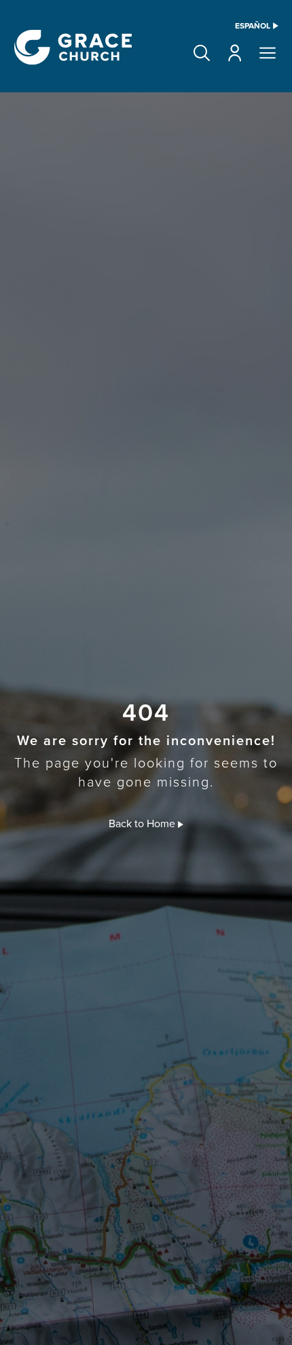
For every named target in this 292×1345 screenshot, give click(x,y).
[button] (202, 53)
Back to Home (143, 823)
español (252, 25)
